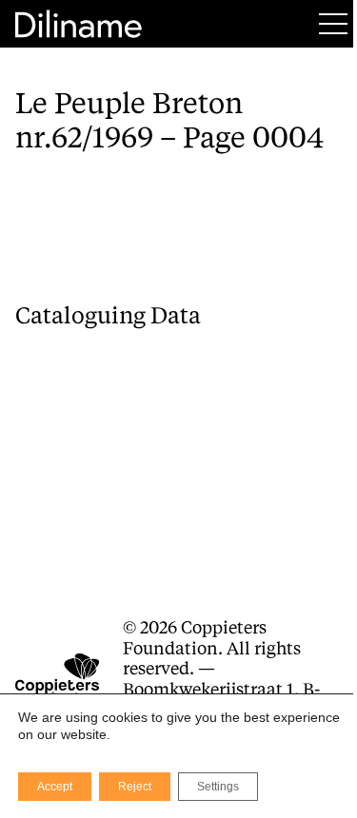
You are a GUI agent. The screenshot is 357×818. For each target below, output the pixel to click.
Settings (218, 786)
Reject (134, 786)
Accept (54, 786)
